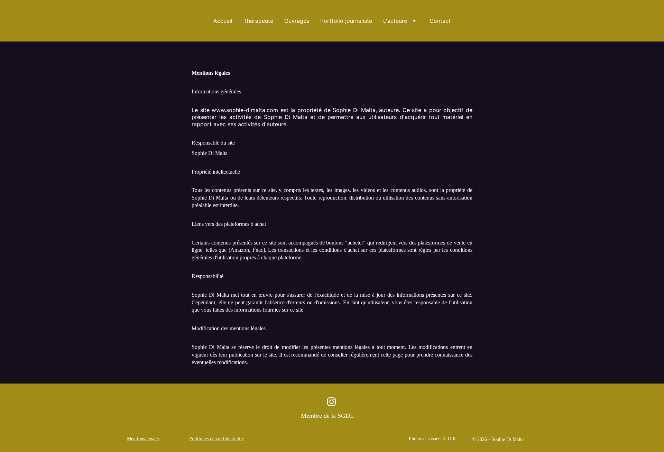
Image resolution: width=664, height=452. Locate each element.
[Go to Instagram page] (331, 401)
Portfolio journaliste (346, 20)
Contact (440, 20)
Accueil (222, 20)
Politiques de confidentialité (216, 438)
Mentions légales (143, 438)
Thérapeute (258, 20)
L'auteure (395, 20)
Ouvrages (296, 20)
